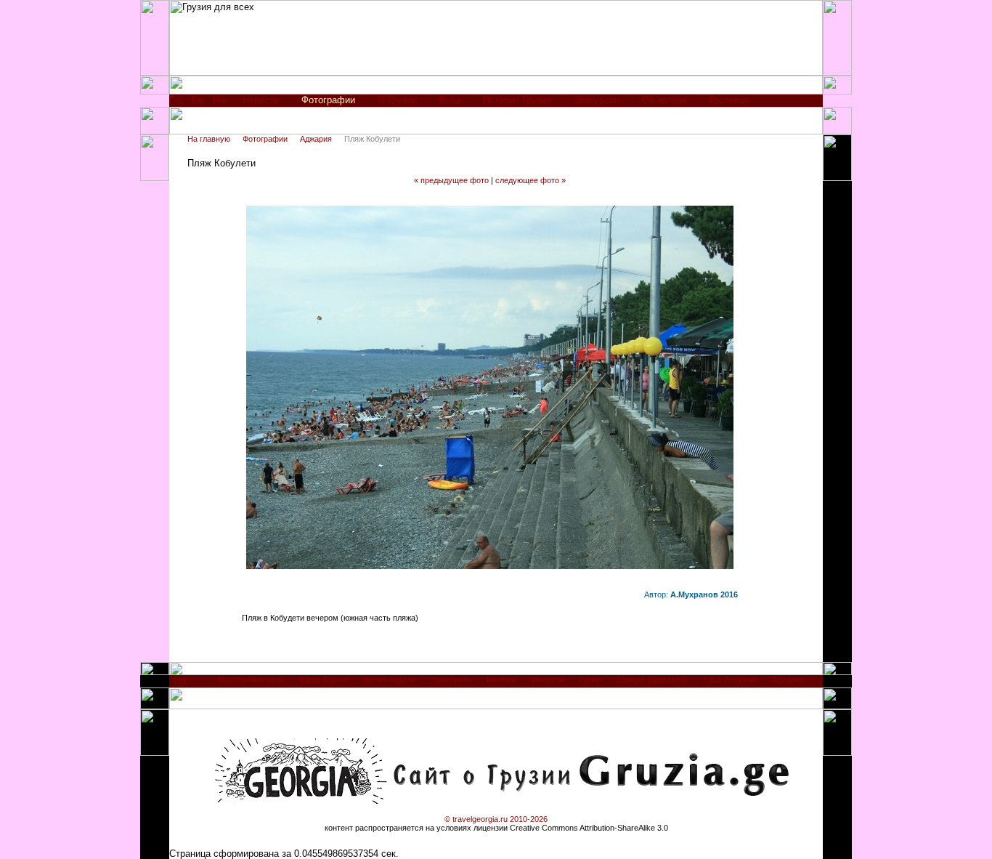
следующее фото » (530, 180)
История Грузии (517, 99)
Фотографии (265, 138)
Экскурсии (596, 99)
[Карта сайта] (197, 103)
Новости (261, 99)
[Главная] (175, 103)
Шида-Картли (324, 679)
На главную (208, 138)
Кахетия (501, 679)
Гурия (590, 679)
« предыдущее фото (451, 180)
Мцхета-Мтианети (252, 679)
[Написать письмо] (219, 103)
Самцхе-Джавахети (652, 679)
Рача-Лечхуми (730, 679)
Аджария (316, 138)
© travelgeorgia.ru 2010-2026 (496, 819)
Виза (449, 99)
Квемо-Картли (389, 679)
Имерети (548, 679)
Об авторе (664, 99)
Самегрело (451, 679)
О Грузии (397, 99)
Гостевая (729, 99)
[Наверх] (180, 684)
